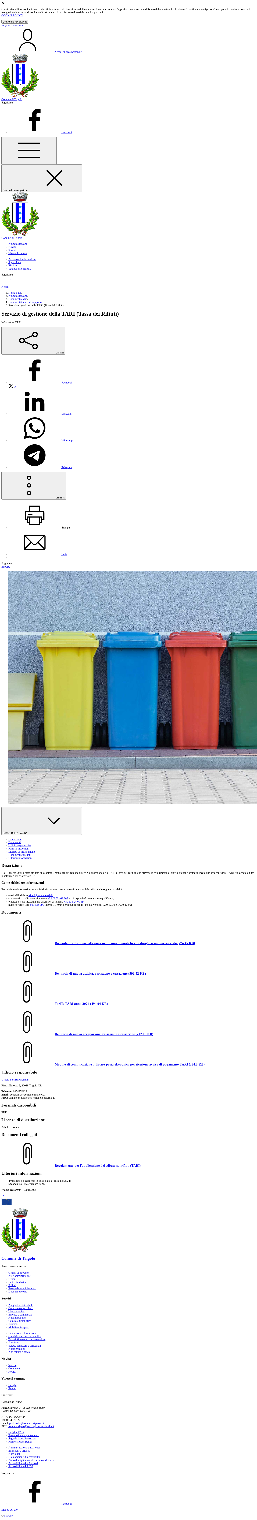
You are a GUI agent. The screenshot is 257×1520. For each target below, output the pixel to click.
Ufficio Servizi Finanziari (15, 1079)
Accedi (5, 286)
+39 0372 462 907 (58, 898)
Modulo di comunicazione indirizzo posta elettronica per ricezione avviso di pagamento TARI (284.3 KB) (130, 1064)
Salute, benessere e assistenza (24, 1345)
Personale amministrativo (22, 1288)
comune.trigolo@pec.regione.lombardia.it (31, 1426)
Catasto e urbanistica (19, 1320)
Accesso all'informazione (22, 259)
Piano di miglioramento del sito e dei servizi (32, 1460)
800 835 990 (37, 904)
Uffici (11, 1278)
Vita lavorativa (16, 1311)
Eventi (12, 1388)
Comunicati (14, 1368)
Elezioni (12, 265)
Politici (12, 1285)
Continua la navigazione (15, 21)
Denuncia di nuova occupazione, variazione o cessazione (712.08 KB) (104, 1034)
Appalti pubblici (17, 1317)
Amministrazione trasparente (24, 1447)
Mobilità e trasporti (18, 1327)
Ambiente (13, 1342)
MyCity (8, 1515)
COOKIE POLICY (12, 15)
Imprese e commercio (20, 1314)
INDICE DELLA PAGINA (15, 833)
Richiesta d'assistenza (20, 1441)
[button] (17, 243)
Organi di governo (18, 1272)
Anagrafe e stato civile (20, 1305)
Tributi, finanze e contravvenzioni (26, 1339)
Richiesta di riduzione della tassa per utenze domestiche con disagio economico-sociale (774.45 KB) (125, 943)
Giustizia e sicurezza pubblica (24, 1336)
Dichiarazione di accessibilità (24, 1456)
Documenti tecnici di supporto (25, 302)
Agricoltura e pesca (19, 1351)
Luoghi (12, 1385)
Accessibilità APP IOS (20, 1466)
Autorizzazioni (16, 1348)
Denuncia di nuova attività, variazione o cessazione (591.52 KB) (100, 973)
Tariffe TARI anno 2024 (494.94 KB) (81, 1003)
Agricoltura (14, 262)
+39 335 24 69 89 (74, 901)
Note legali (14, 1453)
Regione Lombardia (12, 25)
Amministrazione (17, 295)
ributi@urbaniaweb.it (41, 895)
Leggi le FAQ (16, 1432)
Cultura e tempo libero (20, 1308)
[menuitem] (40, 382)
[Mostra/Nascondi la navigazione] (29, 150)
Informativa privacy (19, 1450)
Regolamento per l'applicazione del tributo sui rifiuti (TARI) (98, 1165)
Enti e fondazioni (17, 1282)
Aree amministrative (19, 1275)
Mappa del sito (9, 1509)
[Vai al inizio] (2, 1196)
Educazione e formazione (22, 1333)
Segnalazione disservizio (21, 1438)
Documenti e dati (17, 298)
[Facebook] (9, 280)
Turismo (12, 1323)
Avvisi (12, 1371)
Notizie (12, 1365)
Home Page (14, 292)
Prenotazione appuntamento (23, 1435)
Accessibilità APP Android (23, 1463)
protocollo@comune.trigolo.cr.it (26, 1423)
